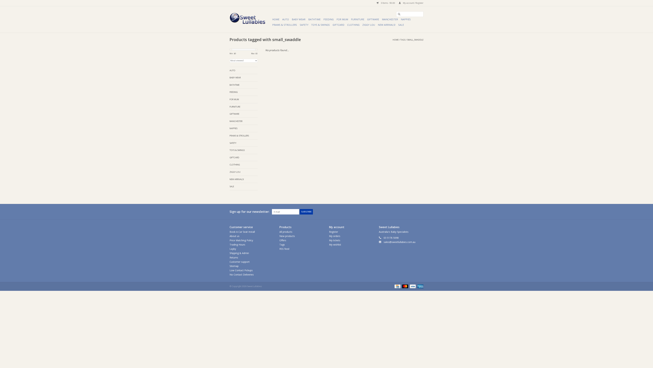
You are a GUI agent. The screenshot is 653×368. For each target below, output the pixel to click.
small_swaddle (415, 39)
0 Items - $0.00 (387, 3)
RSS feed (284, 248)
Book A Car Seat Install (242, 231)
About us (234, 236)
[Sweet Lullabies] (250, 19)
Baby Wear (298, 19)
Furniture (357, 19)
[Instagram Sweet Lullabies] (420, 211)
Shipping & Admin (239, 253)
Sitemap (234, 266)
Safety (304, 24)
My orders (334, 236)
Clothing (353, 24)
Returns (234, 257)
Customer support (240, 261)
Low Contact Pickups (241, 270)
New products (287, 236)
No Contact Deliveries (242, 274)
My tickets (334, 240)
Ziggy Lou (368, 24)
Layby (233, 248)
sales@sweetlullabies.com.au (399, 242)
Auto (285, 19)
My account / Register (413, 3)
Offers (282, 240)
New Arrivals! (386, 24)
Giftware (373, 19)
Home (275, 19)
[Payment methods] (397, 286)
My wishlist (335, 244)
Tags (402, 39)
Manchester (390, 19)
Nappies (406, 19)
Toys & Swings (320, 24)
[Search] (398, 14)
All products (285, 231)
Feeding (328, 19)
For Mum (342, 19)
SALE (401, 24)
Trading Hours (237, 244)
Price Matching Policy (241, 240)
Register (333, 231)
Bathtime (314, 19)
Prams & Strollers (284, 24)
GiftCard (338, 24)
